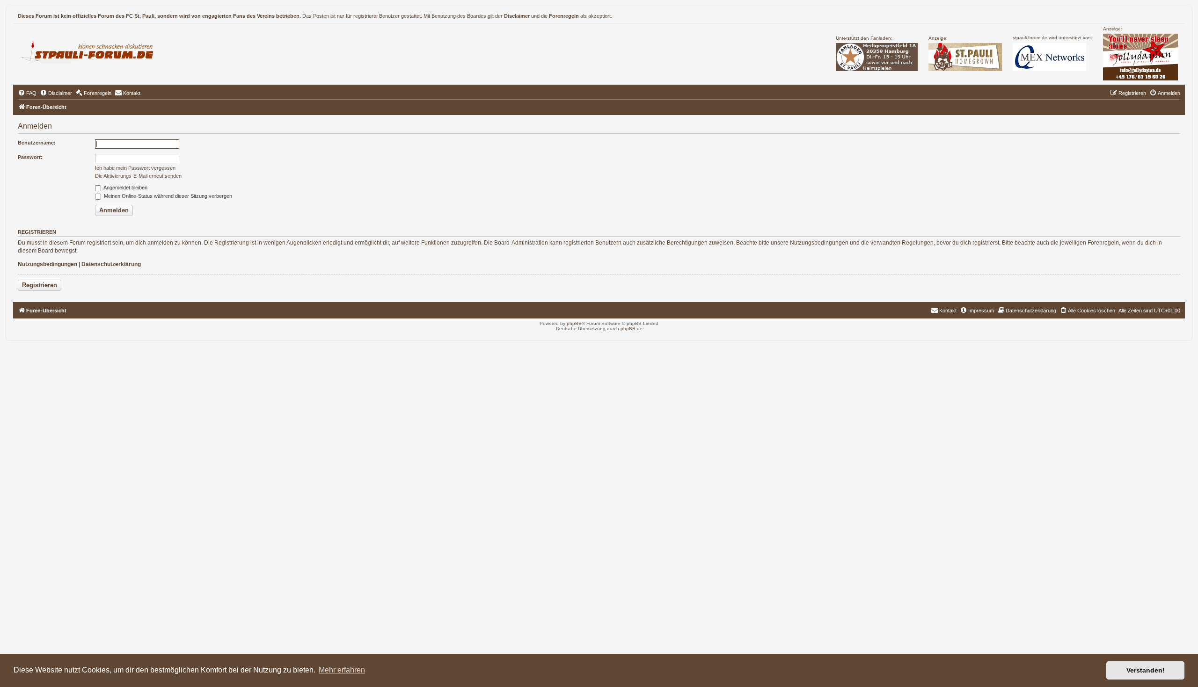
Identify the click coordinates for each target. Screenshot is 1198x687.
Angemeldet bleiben (124, 187)
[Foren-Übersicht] (91, 50)
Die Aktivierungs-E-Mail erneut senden (138, 176)
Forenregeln (564, 16)
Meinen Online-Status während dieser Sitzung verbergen (167, 196)
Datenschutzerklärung (111, 264)
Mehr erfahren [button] (342, 670)
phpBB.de (632, 328)
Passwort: (30, 157)
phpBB (574, 323)
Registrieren (39, 285)
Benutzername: (37, 142)
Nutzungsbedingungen (47, 264)
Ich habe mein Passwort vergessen (135, 168)
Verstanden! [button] (1145, 670)
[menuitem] (27, 93)
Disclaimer (517, 16)
